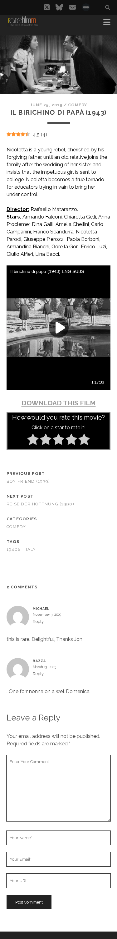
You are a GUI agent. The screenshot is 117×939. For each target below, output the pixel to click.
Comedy (77, 105)
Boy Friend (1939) (28, 481)
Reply (38, 621)
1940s (14, 549)
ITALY (30, 549)
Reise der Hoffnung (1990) (40, 504)
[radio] (33, 440)
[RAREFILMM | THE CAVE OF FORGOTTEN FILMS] (23, 24)
